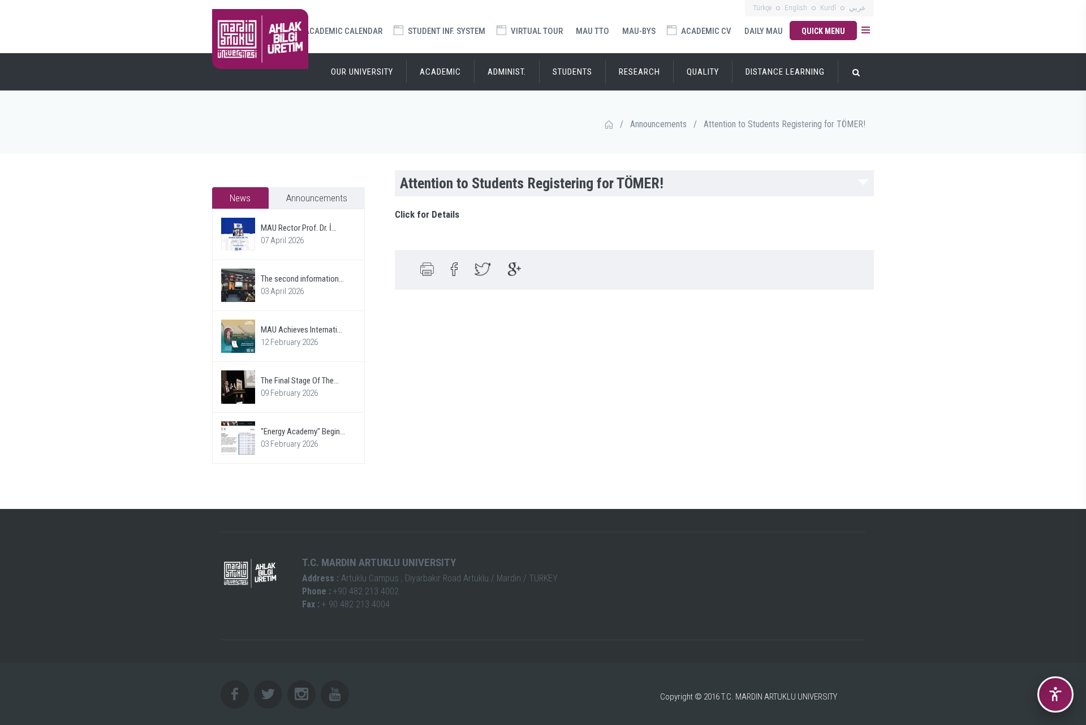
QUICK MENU (823, 31)
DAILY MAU (763, 31)
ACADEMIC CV (705, 31)
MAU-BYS (639, 31)
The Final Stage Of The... (300, 381)
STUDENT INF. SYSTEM (445, 31)
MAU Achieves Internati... (301, 330)
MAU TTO (592, 31)
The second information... (302, 279)
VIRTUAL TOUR (536, 31)
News (240, 198)
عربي (857, 7)
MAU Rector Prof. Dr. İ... (299, 228)
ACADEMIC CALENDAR (342, 31)
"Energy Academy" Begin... (303, 431)
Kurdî (828, 7)
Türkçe (762, 7)
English (796, 7)
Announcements (658, 124)
